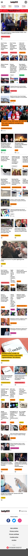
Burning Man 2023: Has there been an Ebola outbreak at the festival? (16, 181)
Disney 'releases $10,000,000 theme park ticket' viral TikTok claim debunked (13, 68)
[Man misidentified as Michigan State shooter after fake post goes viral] (7, 223)
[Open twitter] (14, 520)
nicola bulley (13, 204)
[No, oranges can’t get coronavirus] (23, 428)
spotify (12, 309)
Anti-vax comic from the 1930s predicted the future (23, 391)
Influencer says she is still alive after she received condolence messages (16, 160)
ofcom (12, 422)
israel (16, 150)
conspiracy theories (6, 128)
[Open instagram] (20, 520)
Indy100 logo (14, 2)
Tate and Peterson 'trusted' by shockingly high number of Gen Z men (22, 46)
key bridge (13, 100)
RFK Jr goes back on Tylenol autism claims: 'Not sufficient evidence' (13, 33)
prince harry (17, 235)
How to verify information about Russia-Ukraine (22, 271)
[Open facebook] (8, 520)
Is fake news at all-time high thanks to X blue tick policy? (5, 158)
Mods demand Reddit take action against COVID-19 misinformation (6, 377)
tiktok (12, 75)
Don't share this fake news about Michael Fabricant (5, 272)
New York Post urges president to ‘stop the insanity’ (7, 464)
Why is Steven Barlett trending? (4, 66)
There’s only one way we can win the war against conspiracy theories (14, 123)
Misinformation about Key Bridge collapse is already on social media (18, 97)
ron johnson (13, 323)
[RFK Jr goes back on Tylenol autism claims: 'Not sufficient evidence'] (14, 22)
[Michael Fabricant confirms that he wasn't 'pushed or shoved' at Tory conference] (5, 288)
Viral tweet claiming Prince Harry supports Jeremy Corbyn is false (21, 230)
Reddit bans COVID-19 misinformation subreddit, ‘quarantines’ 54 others (12, 355)
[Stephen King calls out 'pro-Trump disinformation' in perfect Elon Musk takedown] (5, 89)
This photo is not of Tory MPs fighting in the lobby (12, 260)
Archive (14, 540)
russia (12, 285)
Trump (23, 6)
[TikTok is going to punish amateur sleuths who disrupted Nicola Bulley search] (5, 202)
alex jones (13, 438)
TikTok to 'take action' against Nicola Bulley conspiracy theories (18, 200)
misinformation (5, 235)
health (12, 214)
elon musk (3, 150)
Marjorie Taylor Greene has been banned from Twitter (21, 296)
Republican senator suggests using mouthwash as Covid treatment (18, 319)
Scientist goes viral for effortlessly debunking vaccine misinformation (5, 393)
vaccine (3, 497)
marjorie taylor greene (22, 305)
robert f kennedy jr (5, 36)
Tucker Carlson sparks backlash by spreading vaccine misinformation (21, 464)
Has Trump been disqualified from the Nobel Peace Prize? (4, 46)
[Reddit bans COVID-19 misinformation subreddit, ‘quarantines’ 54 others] (14, 347)
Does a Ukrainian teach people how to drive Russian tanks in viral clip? (4, 298)
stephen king (13, 90)
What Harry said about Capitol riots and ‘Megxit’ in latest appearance (18, 329)
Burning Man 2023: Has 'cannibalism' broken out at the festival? (5, 181)
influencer (14, 166)
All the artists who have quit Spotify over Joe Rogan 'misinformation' (13, 300)
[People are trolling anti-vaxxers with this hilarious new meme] (14, 483)
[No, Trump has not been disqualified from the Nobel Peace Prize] (5, 58)
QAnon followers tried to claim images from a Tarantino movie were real (17, 444)
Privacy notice (14, 531)
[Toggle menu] (2, 2)
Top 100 (3, 6)
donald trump (4, 469)
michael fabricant (5, 282)
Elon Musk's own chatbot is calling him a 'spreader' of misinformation (23, 68)
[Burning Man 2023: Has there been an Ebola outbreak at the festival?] (16, 193)
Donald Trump (4, 52)
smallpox (22, 399)
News (10, 6)
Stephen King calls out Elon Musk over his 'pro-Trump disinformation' (18, 87)
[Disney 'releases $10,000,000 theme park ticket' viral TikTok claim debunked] (14, 80)
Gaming (16, 6)
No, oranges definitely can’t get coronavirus (22, 413)
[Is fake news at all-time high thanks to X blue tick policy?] (6, 172)
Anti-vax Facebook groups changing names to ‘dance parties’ (12, 393)
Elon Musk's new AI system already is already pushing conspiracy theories (6, 145)
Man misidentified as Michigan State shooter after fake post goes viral (6, 230)
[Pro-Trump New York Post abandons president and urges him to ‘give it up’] (7, 457)
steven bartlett (5, 75)
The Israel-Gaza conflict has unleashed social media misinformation (21, 145)
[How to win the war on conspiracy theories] (14, 115)
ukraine (18, 281)
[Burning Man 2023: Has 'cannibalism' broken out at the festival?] (6, 193)
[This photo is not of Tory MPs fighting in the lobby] (14, 249)
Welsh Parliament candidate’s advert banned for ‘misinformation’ (4, 415)
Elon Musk (22, 75)
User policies (14, 528)
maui (24, 187)
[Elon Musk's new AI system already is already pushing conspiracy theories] (7, 138)
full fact (21, 422)
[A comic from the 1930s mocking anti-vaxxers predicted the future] (23, 405)
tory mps (3, 263)
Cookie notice (14, 537)
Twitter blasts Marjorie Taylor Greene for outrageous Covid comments (21, 377)
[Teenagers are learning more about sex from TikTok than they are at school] (5, 212)
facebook (13, 399)
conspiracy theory (14, 448)
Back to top (24, 511)
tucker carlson (18, 469)
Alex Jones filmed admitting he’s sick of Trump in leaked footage (18, 434)
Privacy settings (14, 534)
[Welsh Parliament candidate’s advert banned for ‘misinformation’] (5, 428)
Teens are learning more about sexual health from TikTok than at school (18, 210)
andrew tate (22, 52)
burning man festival (6, 187)
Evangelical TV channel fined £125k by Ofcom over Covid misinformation (14, 415)
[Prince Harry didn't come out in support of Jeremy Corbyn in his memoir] (21, 223)
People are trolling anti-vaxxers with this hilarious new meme (12, 494)
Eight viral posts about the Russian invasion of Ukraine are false (13, 276)
